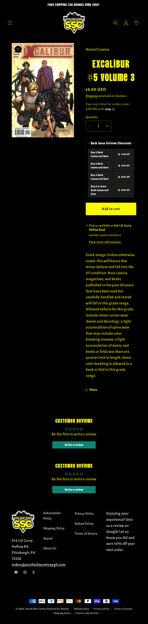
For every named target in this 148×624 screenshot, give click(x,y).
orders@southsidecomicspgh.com (39, 564)
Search (48, 538)
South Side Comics (35, 608)
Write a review (74, 445)
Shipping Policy (54, 528)
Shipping (91, 96)
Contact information (87, 613)
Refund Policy (84, 524)
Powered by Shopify (58, 608)
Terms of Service (86, 534)
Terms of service (123, 608)
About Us (49, 548)
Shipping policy (62, 613)
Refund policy (81, 608)
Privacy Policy (84, 514)
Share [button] (93, 390)
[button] (10, 23)
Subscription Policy (52, 515)
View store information (105, 242)
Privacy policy (102, 608)
